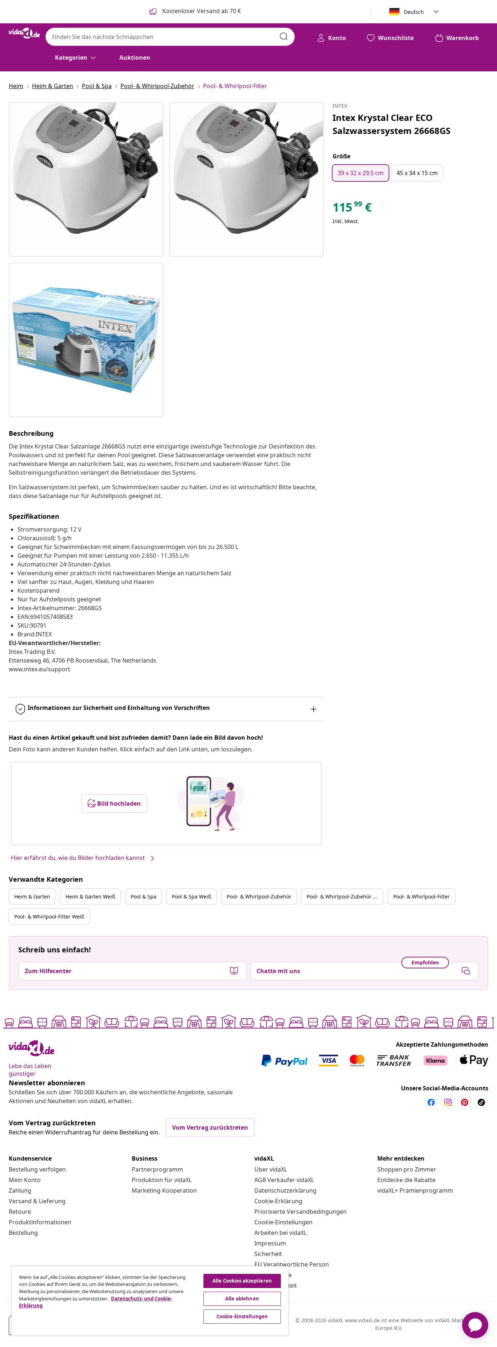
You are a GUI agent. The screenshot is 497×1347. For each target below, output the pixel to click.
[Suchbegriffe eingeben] (284, 36)
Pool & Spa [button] (143, 896)
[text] (352, 209)
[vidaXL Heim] (24, 33)
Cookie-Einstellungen (283, 1222)
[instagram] (448, 1102)
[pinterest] (464, 1102)
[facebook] (431, 1102)
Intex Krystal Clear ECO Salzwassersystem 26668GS (391, 124)
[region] (150, 1300)
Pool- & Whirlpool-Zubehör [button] (259, 896)
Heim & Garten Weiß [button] (90, 896)
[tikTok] (481, 1102)
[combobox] (170, 37)
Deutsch (414, 11)
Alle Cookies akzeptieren (242, 1280)
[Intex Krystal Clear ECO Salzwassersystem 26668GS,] (86, 179)
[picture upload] (211, 803)
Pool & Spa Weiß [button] (191, 896)
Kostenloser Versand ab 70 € (201, 11)
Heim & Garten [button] (32, 896)
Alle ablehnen (242, 1298)
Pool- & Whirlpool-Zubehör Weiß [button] (345, 896)
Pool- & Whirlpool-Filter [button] (421, 896)
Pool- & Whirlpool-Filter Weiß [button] (49, 916)
